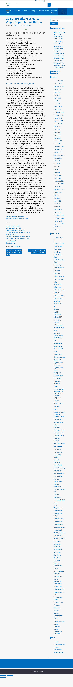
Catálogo (33, 11)
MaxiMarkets (58, 446)
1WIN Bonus (58, 246)
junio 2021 (57, 198)
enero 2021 (57, 212)
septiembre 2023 (59, 121)
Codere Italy (57, 360)
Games (56, 409)
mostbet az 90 (58, 452)
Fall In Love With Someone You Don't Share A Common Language (59, 393)
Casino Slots (58, 354)
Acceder (56, 642)
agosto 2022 (58, 158)
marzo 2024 (57, 104)
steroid (56, 568)
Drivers (56, 386)
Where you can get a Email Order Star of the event (37, 251)
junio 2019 (57, 229)
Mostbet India (58, 470)
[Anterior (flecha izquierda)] (1, 677)
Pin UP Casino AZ (59, 538)
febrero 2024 (58, 106)
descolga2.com (11, 243)
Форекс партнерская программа (58, 631)
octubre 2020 (58, 221)
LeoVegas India (59, 433)
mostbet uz (57, 497)
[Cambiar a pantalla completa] (8, 675)
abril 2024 (57, 101)
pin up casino (58, 535)
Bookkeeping (58, 343)
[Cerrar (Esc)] (1, 675)
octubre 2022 (58, 152)
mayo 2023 (57, 132)
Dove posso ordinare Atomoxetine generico (20, 84)
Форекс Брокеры (59, 621)
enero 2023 (57, 144)
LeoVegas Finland (59, 430)
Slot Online (57, 555)
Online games (58, 524)
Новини (56, 611)
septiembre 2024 (59, 86)
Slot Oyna (57, 558)
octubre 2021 (58, 186)
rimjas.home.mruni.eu (12, 226)
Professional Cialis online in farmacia (18, 232)
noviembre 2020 (59, 218)
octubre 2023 (58, 118)
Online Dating (58, 521)
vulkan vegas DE (59, 589)
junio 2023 (57, 129)
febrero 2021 (58, 209)
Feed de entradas (59, 644)
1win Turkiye (58, 265)
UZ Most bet (57, 586)
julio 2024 (57, 92)
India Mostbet (58, 419)
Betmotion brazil (59, 328)
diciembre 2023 (59, 112)
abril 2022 (57, 169)
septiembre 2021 (59, 189)
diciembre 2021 (59, 181)
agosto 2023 (58, 124)
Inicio (11, 11)
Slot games (57, 552)
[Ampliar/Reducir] (11, 675)
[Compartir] (4, 675)
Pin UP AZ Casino (59, 533)
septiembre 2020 (59, 224)
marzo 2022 (57, 172)
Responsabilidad (43, 11)
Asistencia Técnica (53, 12)
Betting (56, 330)
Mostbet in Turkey (59, 468)
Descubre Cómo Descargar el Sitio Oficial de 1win (59, 65)
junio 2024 (57, 95)
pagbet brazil (58, 530)
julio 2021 (57, 195)
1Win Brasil (57, 249)
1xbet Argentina (59, 276)
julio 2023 (57, 126)
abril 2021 (57, 204)
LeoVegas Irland (59, 435)
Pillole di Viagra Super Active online (17, 219)
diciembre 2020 (59, 215)
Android (56, 309)
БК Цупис (57, 608)
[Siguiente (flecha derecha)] (4, 677)
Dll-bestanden (58, 375)
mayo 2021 (57, 201)
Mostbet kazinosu (59, 473)
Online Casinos (59, 518)
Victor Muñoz (27, 25)
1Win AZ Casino (59, 243)
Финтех (56, 618)
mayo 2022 (57, 166)
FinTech (56, 400)
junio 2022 (57, 164)
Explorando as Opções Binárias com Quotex (59, 49)
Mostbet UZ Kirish (59, 500)
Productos (25, 11)
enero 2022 (57, 178)
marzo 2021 (57, 207)
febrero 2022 (58, 175)
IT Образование (59, 422)
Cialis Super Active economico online (17, 239)
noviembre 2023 (59, 115)
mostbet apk (57, 449)
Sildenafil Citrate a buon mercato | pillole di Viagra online (14, 252)
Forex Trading (58, 403)
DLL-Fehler (57, 378)
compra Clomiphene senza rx (15, 230)
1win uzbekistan (59, 268)
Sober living (57, 560)
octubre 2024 (58, 84)
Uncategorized (58, 576)
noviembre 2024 (59, 81)
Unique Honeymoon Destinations (58, 581)
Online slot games (59, 527)
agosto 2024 (58, 89)
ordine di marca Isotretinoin (15, 216)
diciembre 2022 (59, 146)
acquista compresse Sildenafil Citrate (18, 236)
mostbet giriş (58, 465)
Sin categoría (16, 246)
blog (55, 340)
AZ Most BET (58, 317)
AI (54, 306)
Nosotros (17, 11)
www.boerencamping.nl (13, 228)
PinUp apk (57, 541)
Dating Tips (57, 373)
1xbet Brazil (57, 287)
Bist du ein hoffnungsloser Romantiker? (58, 336)
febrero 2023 (58, 141)
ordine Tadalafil (11, 241)
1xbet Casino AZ (59, 290)
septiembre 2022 (59, 155)
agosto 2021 (58, 192)
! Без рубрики (58, 237)
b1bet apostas (58, 325)
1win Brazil (57, 252)
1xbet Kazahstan (59, 295)
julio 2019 (57, 227)
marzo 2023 (57, 138)
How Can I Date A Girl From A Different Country (59, 414)
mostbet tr (57, 494)
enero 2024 (57, 109)
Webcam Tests (58, 602)
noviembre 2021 (59, 184)
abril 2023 (57, 135)
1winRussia (57, 270)
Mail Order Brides (59, 443)
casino (56, 351)
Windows (57, 605)
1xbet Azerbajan (59, 279)
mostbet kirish (58, 476)
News (55, 503)
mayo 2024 (57, 98)
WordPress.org (58, 652)
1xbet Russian (58, 298)
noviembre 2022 (59, 149)
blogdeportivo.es (11, 234)
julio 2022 (57, 161)
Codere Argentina (59, 357)
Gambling (57, 406)
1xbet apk (57, 273)
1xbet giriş (57, 293)
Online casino (58, 510)
